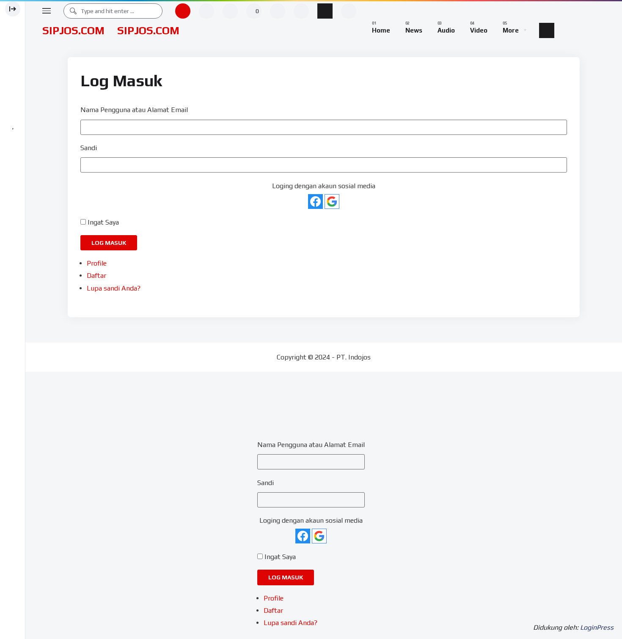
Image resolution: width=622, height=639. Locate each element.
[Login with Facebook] (315, 201)
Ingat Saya (103, 222)
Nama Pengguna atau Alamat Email (134, 110)
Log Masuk (108, 242)
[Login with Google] (332, 201)
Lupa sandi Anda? (113, 288)
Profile (97, 263)
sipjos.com (73, 30)
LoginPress (597, 627)
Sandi (88, 148)
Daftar (96, 276)
